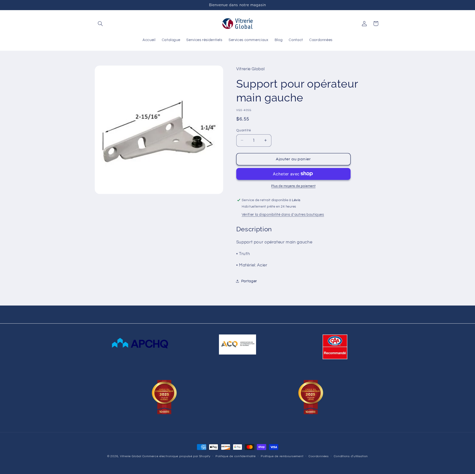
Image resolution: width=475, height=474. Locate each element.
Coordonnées (319, 456)
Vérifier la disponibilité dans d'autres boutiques (283, 214)
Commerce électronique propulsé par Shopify (176, 456)
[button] (100, 23)
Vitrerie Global (130, 456)
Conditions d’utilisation (351, 456)
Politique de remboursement (282, 456)
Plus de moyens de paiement (293, 186)
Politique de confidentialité (235, 456)
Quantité (243, 130)
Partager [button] (249, 281)
